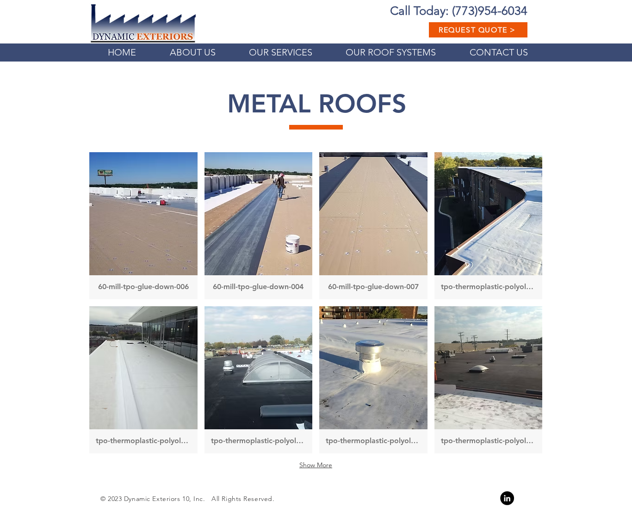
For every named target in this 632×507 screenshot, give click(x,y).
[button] (143, 225)
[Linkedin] (507, 498)
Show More (315, 465)
